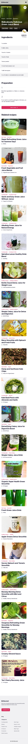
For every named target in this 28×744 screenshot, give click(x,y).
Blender (10, 395)
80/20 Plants (6, 316)
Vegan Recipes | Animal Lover (10, 172)
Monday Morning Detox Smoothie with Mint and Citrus (11, 594)
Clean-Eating (5, 28)
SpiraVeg (5, 258)
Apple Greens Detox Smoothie (14, 537)
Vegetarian (15, 18)
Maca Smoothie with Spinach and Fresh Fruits (13, 341)
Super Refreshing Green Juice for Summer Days (14, 140)
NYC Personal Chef (7, 457)
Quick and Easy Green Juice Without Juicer (13, 198)
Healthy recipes (4, 280)
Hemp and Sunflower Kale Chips (12, 370)
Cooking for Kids (12, 194)
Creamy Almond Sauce (11, 654)
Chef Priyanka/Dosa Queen (9, 287)
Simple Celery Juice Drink (12, 455)
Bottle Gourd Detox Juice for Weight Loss (13, 284)
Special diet (9, 18)
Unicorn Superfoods (7, 229)
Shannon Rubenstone (8, 538)
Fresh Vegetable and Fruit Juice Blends (12, 169)
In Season (3, 728)
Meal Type (16, 728)
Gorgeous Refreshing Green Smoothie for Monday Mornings (13, 625)
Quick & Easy (12, 338)
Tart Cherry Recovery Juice (12, 680)
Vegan (15, 28)
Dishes (3, 724)
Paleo (11, 28)
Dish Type (3, 137)
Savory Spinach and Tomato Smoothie (13, 564)
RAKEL (4, 143)
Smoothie (9, 137)
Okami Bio (5, 344)
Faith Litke (5, 567)
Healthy (11, 534)
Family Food (4, 726)
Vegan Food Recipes (7, 201)
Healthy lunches (13, 479)
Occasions (3, 731)
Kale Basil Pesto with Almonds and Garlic (10, 399)
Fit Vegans (5, 402)
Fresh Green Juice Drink (11, 510)
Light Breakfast (13, 589)
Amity (4, 512)
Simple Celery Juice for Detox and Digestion (13, 312)
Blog (2, 716)
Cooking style (4, 194)
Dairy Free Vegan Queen (8, 373)
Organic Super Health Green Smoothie (13, 482)
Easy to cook (17, 724)
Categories (4, 719)
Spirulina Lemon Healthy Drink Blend (14, 255)
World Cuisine (4, 733)
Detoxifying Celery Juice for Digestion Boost (13, 427)
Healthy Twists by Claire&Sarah (10, 598)
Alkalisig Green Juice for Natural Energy (11, 226)
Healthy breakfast (14, 280)
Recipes (3, 18)
